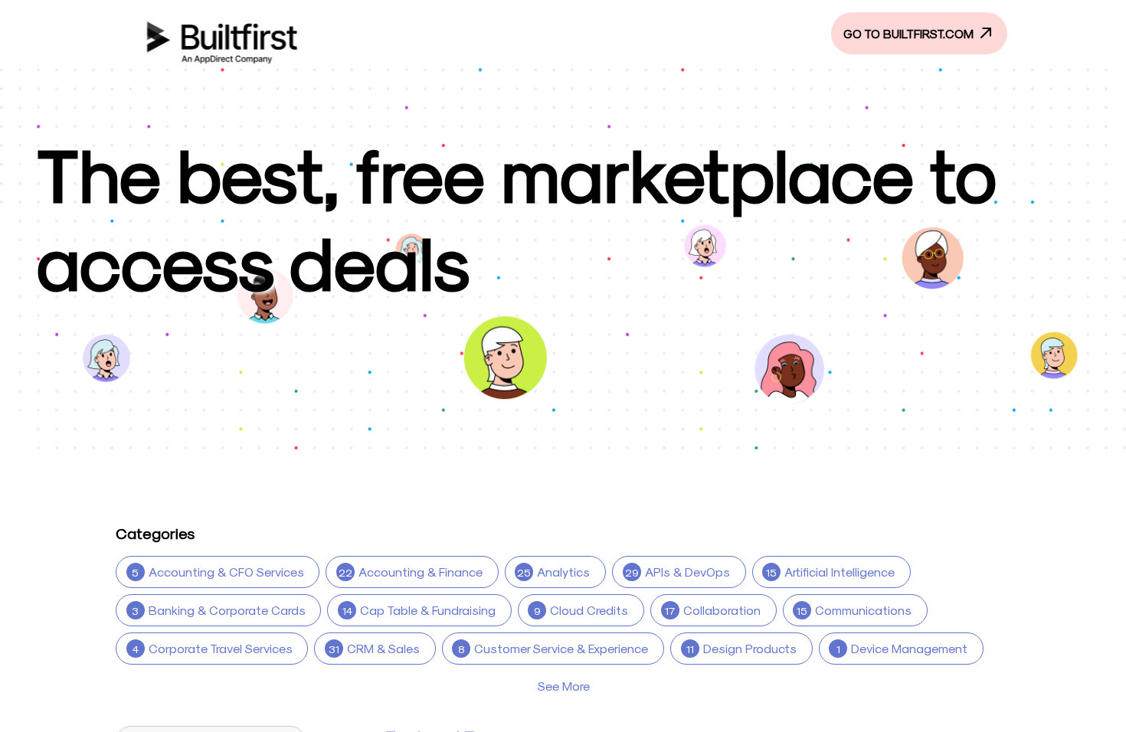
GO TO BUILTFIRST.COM (910, 33)
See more (563, 685)
